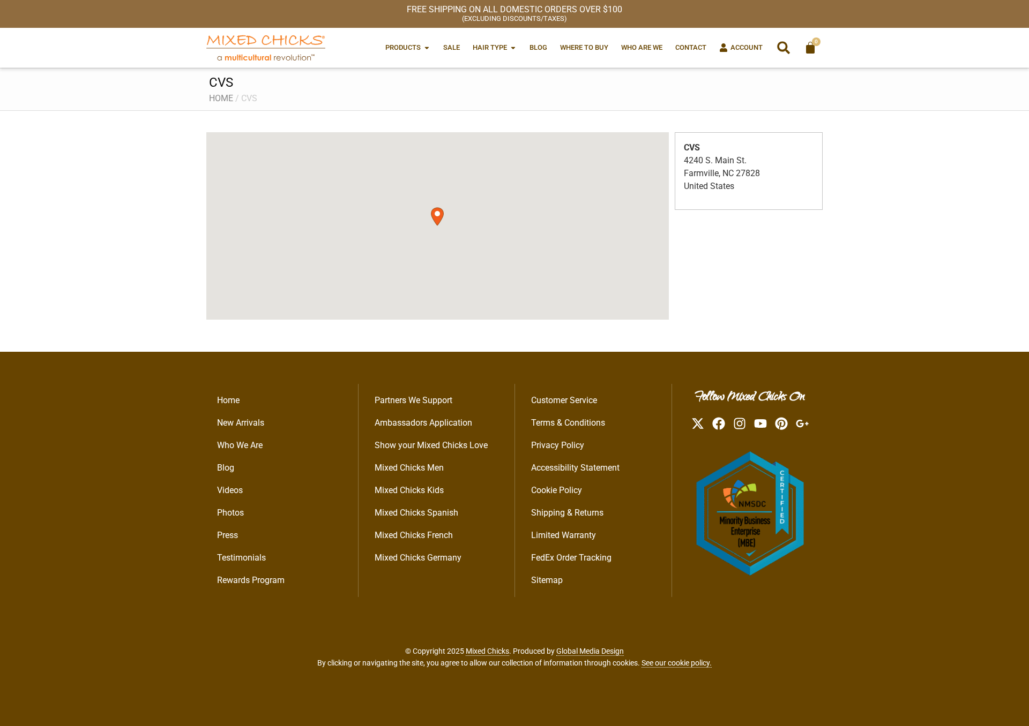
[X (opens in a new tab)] (697, 423)
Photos (230, 513)
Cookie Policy (556, 490)
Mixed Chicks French (414, 535)
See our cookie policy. (677, 663)
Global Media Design (590, 651)
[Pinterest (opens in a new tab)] (781, 423)
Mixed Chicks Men (409, 468)
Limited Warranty (563, 535)
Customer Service (564, 400)
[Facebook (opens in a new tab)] (718, 423)
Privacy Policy (557, 445)
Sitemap (547, 580)
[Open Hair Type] (513, 47)
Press (227, 535)
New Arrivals (240, 423)
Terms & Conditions (568, 423)
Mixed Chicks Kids (409, 490)
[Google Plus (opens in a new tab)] (802, 423)
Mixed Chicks (487, 651)
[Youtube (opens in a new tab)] (760, 423)
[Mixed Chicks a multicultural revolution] (265, 48)
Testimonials (241, 558)
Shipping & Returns (567, 513)
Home (221, 98)
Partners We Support (413, 400)
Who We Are (240, 445)
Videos (230, 490)
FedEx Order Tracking (571, 558)
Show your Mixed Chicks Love (431, 445)
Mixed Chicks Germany (418, 558)
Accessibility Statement (575, 468)
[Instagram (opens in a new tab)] (739, 423)
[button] (783, 47)
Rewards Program (251, 580)
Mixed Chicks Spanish (416, 513)
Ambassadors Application (423, 423)
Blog (225, 468)
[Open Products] (426, 47)
